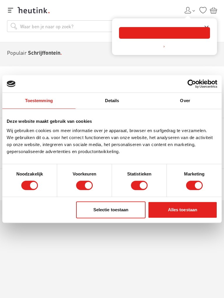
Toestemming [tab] (39, 100)
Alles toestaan (182, 209)
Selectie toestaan (111, 209)
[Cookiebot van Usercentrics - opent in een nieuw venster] (191, 83)
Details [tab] (112, 100)
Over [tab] (185, 100)
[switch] (84, 185)
